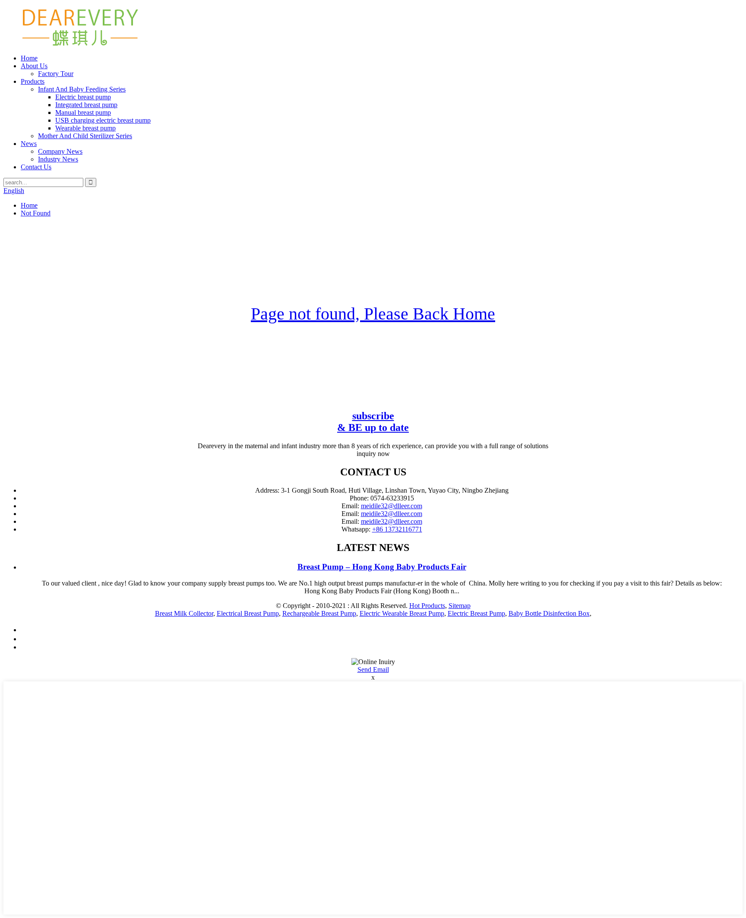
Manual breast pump (83, 112)
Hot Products (427, 605)
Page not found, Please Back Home (373, 313)
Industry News (58, 159)
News (29, 143)
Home (29, 58)
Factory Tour (55, 73)
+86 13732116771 (397, 529)
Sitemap (460, 605)
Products (32, 81)
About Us (34, 66)
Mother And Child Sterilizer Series (85, 135)
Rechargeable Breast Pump (319, 613)
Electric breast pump (83, 97)
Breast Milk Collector (184, 613)
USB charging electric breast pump (103, 120)
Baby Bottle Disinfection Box (549, 613)
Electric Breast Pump (476, 613)
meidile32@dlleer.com (391, 506)
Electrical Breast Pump (248, 613)
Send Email (373, 669)
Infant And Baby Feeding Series (82, 89)
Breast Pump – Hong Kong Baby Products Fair (381, 566)
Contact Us (36, 167)
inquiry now (373, 453)
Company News (60, 151)
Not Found (36, 213)
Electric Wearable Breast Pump (402, 613)
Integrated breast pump (86, 104)
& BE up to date (373, 421)
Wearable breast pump (85, 128)
